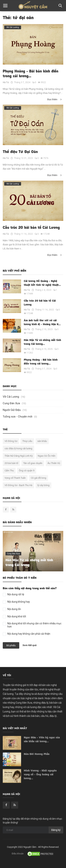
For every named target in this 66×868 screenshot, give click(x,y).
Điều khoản (18, 853)
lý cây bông (43, 485)
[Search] (59, 5)
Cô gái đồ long (38, 477)
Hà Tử (6, 82)
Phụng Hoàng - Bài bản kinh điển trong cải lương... (30, 74)
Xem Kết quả (29, 645)
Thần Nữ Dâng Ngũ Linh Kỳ (19, 455)
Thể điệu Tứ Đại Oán (20, 152)
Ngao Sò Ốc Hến (46, 455)
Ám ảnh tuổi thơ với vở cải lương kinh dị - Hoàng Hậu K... (42, 322)
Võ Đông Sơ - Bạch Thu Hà (18, 485)
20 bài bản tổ (11, 463)
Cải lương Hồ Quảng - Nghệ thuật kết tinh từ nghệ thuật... (42, 283)
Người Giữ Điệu (12, 410)
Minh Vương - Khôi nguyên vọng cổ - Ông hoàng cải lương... (40, 775)
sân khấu (42, 441)
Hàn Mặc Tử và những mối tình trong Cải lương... (42, 342)
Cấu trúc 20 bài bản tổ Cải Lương (31, 228)
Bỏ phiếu (11, 645)
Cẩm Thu (9, 470)
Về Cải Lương (11, 396)
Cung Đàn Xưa (11, 403)
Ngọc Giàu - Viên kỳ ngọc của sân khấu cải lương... (42, 740)
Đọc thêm (52, 99)
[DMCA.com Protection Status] (40, 853)
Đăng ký (55, 829)
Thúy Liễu (27, 441)
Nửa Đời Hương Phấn (37, 754)
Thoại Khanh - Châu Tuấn (25, 565)
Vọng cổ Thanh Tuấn (15, 477)
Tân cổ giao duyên (32, 463)
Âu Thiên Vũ (53, 463)
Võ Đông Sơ (11, 441)
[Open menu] (5, 5)
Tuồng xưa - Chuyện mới (17, 416)
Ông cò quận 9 (26, 470)
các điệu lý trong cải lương (18, 448)
